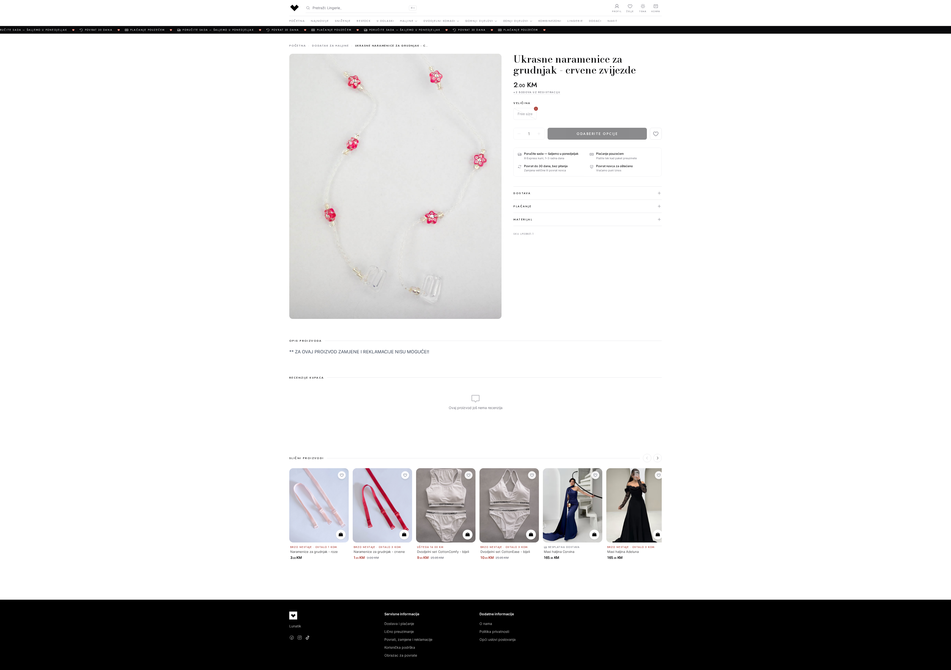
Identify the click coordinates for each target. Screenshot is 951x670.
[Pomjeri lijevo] (647, 458)
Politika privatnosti (494, 631)
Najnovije (320, 21)
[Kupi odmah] (341, 535)
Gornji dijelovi (479, 21)
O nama (485, 623)
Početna (297, 21)
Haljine (407, 21)
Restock (364, 21)
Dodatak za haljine (330, 46)
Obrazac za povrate (400, 655)
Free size (525, 114)
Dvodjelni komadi (439, 21)
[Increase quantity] (538, 134)
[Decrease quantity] (519, 134)
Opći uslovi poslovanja (497, 639)
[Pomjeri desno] (657, 458)
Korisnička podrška (399, 647)
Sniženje (343, 21)
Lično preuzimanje (399, 631)
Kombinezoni (549, 21)
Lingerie (575, 21)
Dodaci (595, 21)
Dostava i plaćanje (399, 623)
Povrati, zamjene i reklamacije (408, 639)
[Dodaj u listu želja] (656, 134)
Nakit (612, 21)
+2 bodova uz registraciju (536, 92)
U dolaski (385, 21)
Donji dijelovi (516, 21)
